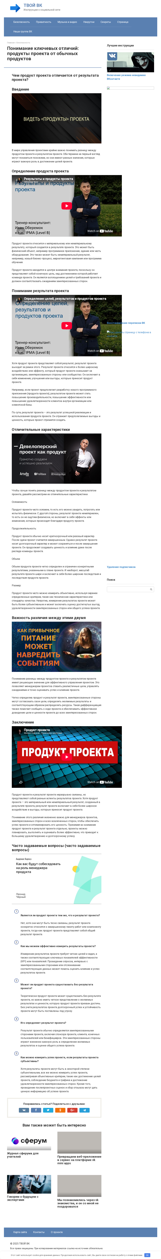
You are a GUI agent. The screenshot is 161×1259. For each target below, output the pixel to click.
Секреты (106, 21)
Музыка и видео (67, 21)
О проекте (57, 1232)
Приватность (43, 21)
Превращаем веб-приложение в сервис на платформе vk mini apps (79, 1160)
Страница (122, 21)
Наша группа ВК (22, 31)
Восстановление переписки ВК (126, 322)
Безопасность (21, 21)
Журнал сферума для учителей (23, 1155)
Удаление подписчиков (121, 567)
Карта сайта (20, 1232)
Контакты (39, 1232)
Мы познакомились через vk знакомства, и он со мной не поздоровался (78, 1203)
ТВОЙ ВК (33, 5)
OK (147, 1255)
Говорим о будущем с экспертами (23, 1198)
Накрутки (88, 21)
